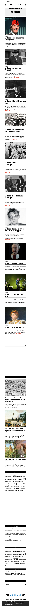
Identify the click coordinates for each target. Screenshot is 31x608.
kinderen (6, 484)
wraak (13, 490)
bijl (19, 476)
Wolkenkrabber (10, 490)
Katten (21, 481)
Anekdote (6, 36)
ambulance (7, 476)
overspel (15, 483)
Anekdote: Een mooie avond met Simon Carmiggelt (14, 229)
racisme (12, 486)
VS (5, 490)
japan (16, 481)
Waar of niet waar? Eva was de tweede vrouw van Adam (15, 460)
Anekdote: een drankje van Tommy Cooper (14, 38)
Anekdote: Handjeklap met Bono (14, 295)
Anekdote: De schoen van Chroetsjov (14, 196)
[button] (24, 345)
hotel (6, 481)
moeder (11, 484)
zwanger (21, 490)
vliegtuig (22, 488)
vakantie (17, 488)
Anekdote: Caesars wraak (14, 263)
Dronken (10, 479)
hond (24, 478)
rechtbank (15, 486)
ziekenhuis (16, 490)
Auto (14, 475)
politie (8, 486)
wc (6, 490)
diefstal (7, 479)
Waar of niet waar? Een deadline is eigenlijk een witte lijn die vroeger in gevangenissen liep (15, 399)
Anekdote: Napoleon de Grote (15, 327)
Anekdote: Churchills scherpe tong (15, 102)
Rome (18, 486)
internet (11, 481)
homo (21, 479)
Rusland (20, 486)
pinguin (6, 486)
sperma (24, 486)
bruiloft (24, 476)
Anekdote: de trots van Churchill (13, 68)
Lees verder (23, 46)
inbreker (8, 481)
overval (20, 484)
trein (14, 488)
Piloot (25, 484)
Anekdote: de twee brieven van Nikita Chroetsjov (14, 130)
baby (17, 476)
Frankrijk (18, 479)
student (6, 488)
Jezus (18, 481)
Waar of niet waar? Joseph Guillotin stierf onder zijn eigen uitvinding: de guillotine (15, 430)
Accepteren (8, 604)
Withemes (23, 599)
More (15, 407)
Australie (10, 476)
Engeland (15, 479)
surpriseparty (10, 488)
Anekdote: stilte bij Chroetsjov (11, 163)
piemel (22, 484)
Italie (13, 481)
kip (9, 484)
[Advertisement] (15, 362)
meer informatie (19, 602)
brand (21, 476)
